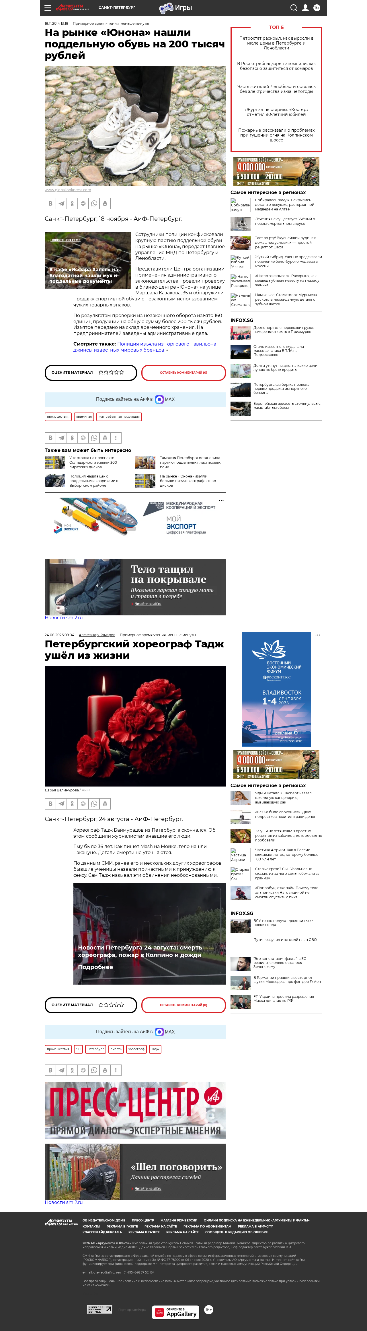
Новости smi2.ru (64, 617)
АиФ (86, 790)
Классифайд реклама (102, 1232)
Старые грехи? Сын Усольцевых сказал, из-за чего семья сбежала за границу (287, 873)
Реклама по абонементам (207, 1226)
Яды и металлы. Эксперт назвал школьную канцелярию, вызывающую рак (283, 797)
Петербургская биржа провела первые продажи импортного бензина (281, 389)
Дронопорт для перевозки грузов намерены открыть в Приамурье (283, 330)
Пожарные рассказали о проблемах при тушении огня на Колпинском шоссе (276, 135)
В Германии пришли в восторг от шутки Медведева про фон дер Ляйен (287, 980)
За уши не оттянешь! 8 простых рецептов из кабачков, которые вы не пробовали (288, 835)
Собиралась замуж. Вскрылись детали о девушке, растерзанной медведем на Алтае (284, 204)
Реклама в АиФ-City (255, 1226)
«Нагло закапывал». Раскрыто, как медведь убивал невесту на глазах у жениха (287, 280)
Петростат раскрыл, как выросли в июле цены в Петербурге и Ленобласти (276, 43)
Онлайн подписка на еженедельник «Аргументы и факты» (257, 1220)
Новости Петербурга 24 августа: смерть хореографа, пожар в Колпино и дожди (140, 951)
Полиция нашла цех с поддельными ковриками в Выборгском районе (93, 481)
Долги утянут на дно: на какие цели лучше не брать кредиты (285, 368)
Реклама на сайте (161, 1226)
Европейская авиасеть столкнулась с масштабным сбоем (287, 406)
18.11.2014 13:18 (56, 23)
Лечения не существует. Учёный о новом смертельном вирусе (285, 221)
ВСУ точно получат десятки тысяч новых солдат (283, 923)
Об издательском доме (104, 1220)
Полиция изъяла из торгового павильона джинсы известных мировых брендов (144, 347)
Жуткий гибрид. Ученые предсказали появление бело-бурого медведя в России (288, 261)
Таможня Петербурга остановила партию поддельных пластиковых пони (190, 462)
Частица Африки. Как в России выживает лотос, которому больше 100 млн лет (286, 854)
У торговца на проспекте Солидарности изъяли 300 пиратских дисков (93, 462)
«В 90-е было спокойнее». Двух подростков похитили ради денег (285, 814)
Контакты (91, 1226)
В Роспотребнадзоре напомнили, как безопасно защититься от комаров (276, 66)
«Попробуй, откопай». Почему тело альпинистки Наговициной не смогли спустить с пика (287, 892)
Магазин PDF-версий (179, 1220)
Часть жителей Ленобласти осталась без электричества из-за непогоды (276, 89)
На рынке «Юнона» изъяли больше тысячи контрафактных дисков (188, 481)
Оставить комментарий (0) (183, 373)
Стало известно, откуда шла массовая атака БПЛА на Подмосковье (278, 351)
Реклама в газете (122, 1226)
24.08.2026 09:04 (59, 635)
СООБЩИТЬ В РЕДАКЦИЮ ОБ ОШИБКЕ (236, 1232)
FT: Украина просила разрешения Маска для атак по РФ (283, 999)
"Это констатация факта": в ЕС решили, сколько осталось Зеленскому (279, 963)
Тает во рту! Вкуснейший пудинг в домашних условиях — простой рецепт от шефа (285, 242)
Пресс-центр (143, 1220)
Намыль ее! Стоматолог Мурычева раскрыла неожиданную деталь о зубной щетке (286, 299)
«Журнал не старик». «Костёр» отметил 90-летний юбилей (277, 112)
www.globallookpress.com (68, 190)
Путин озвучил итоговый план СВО (285, 940)
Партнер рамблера (132, 1309)
